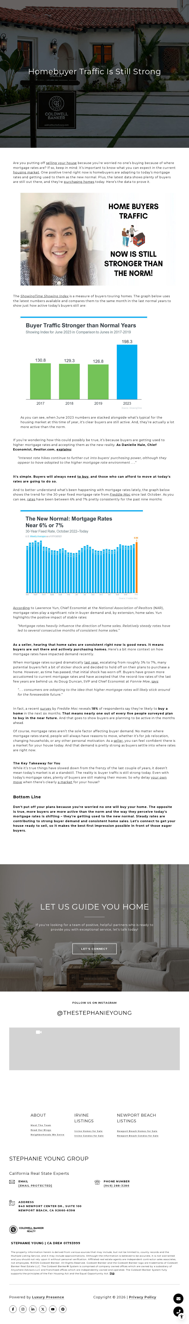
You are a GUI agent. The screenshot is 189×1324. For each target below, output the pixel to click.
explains (63, 449)
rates (31, 499)
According (21, 608)
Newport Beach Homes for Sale (137, 1131)
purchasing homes (79, 182)
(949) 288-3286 (116, 1185)
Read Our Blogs (41, 1130)
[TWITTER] (43, 1309)
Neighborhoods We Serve (47, 1134)
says (155, 681)
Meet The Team (41, 1125)
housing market (26, 172)
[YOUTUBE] (52, 1309)
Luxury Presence (48, 1297)
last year (91, 662)
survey (45, 708)
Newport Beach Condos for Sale (138, 1135)
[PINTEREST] (62, 1309)
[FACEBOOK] (13, 1309)
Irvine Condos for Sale (89, 1135)
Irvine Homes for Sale (88, 1131)
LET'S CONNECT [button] (94, 949)
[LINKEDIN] (33, 1309)
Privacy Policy (142, 1297)
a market (65, 782)
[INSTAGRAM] (23, 1309)
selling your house (61, 163)
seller (118, 741)
